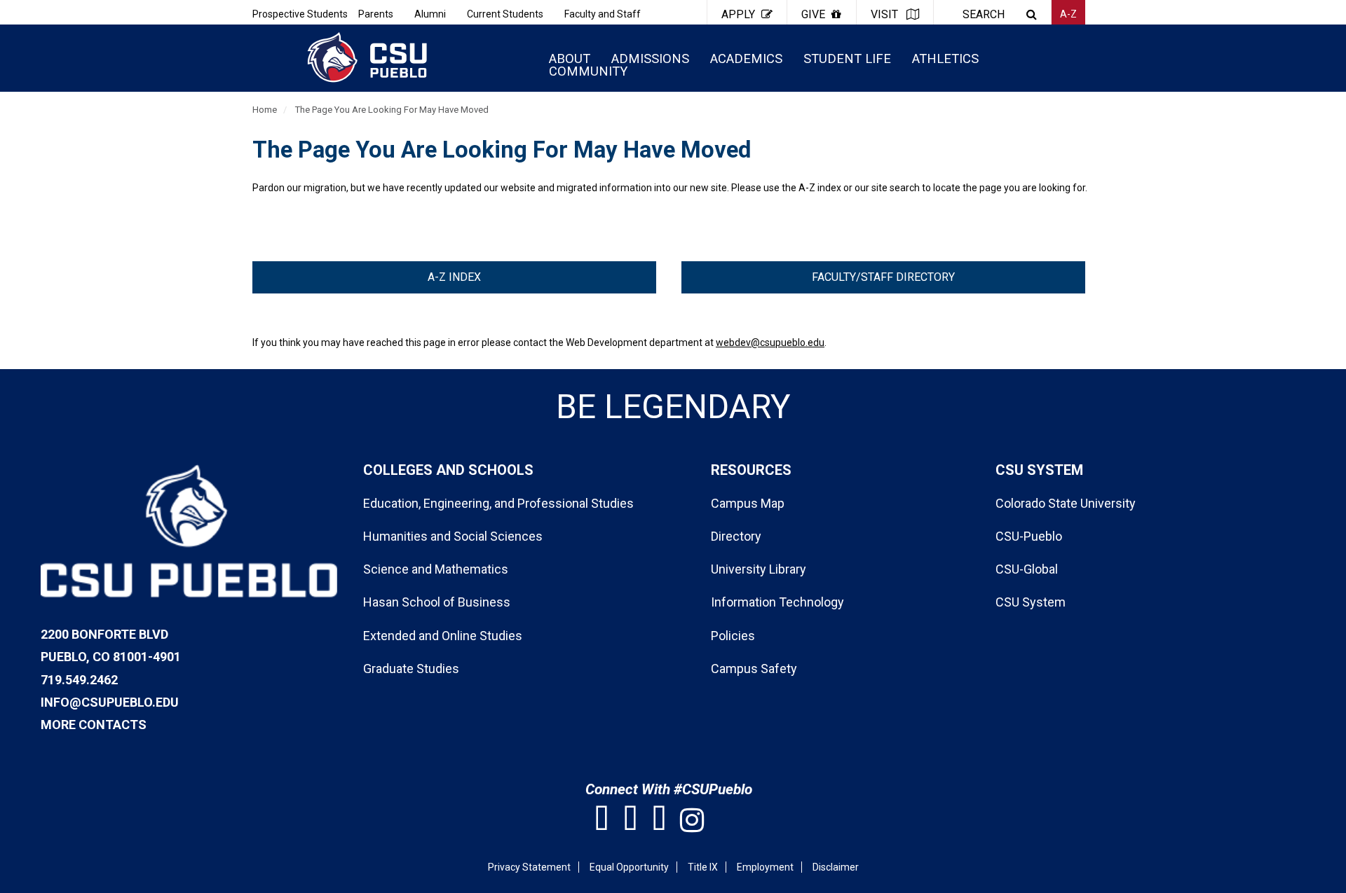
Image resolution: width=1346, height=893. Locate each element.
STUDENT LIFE (847, 58)
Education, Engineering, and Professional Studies (498, 503)
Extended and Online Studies (442, 635)
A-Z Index (454, 277)
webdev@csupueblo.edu (770, 342)
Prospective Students (300, 14)
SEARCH (984, 14)
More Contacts (94, 724)
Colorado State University (1065, 503)
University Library (758, 569)
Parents (375, 14)
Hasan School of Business (436, 602)
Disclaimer (836, 867)
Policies (733, 635)
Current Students (505, 14)
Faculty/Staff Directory (883, 277)
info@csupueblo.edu (110, 702)
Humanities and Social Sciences (453, 536)
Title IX (703, 867)
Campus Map (747, 503)
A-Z (1068, 14)
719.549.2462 (79, 679)
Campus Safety (754, 668)
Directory (736, 536)
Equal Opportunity (629, 867)
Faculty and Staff (602, 14)
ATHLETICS (945, 58)
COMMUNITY (588, 71)
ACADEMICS (746, 58)
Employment (765, 867)
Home (264, 109)
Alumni (430, 14)
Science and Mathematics (435, 569)
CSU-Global (1026, 569)
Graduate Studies (411, 668)
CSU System (1030, 602)
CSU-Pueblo (1028, 536)
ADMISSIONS (650, 58)
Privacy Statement (529, 867)
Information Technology (777, 602)
